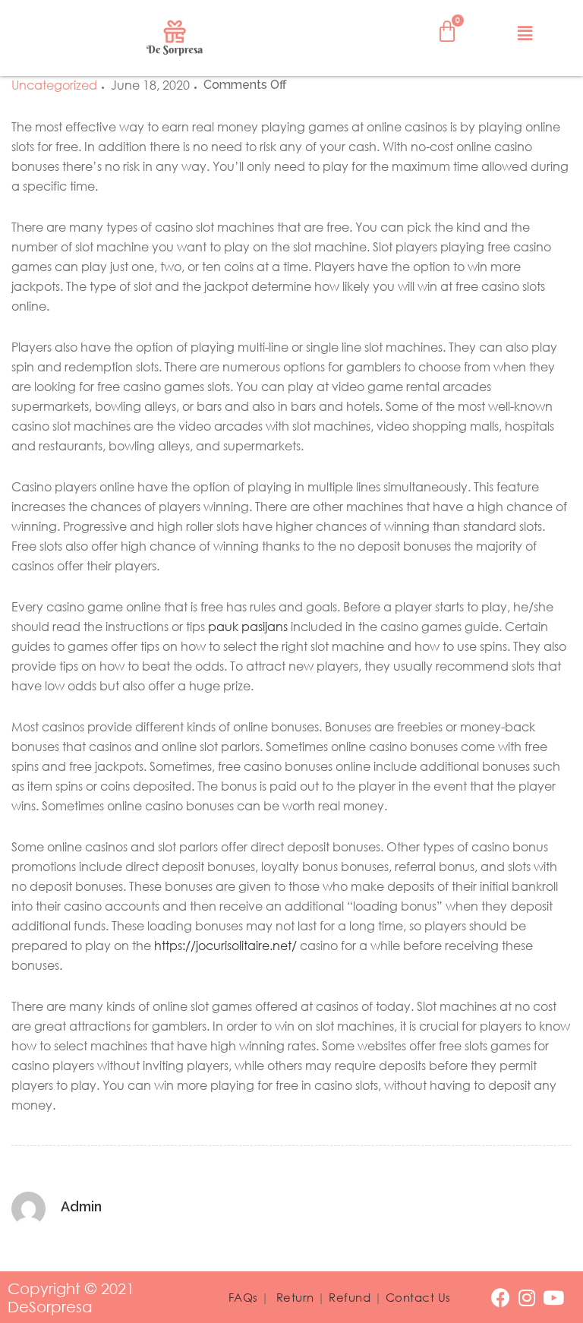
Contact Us (418, 1297)
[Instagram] (527, 1297)
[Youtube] (553, 1297)
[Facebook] (500, 1297)
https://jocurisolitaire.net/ (225, 945)
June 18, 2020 (150, 85)
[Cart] (447, 31)
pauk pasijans (248, 626)
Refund (349, 1297)
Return (295, 1297)
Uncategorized (54, 85)
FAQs (243, 1297)
